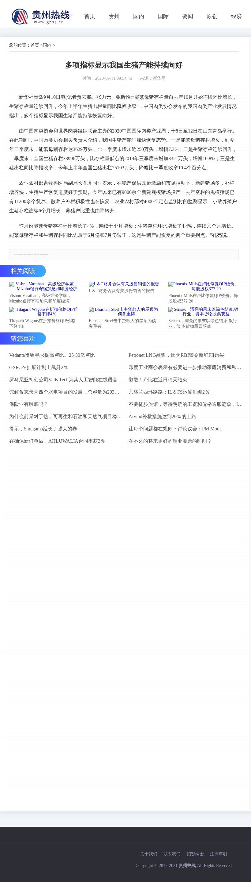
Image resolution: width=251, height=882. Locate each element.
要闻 (187, 16)
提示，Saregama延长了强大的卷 (43, 428)
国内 (138, 16)
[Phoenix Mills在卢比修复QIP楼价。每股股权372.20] (203, 286)
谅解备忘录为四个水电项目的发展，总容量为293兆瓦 (66, 392)
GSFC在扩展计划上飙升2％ (38, 367)
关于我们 (148, 854)
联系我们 (172, 854)
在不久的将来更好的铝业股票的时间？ (170, 441)
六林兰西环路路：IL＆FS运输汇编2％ (169, 392)
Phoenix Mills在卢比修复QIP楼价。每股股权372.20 (203, 298)
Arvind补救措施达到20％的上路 (162, 416)
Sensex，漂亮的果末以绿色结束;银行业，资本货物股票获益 (202, 323)
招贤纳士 (195, 854)
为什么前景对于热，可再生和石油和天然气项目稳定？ (66, 416)
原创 (212, 16)
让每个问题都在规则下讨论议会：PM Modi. (175, 428)
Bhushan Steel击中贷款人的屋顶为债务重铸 (122, 323)
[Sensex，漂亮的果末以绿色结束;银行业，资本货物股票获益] (203, 312)
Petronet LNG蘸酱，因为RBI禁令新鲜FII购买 (176, 355)
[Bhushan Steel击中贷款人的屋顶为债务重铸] (124, 312)
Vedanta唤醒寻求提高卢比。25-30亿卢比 (52, 355)
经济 (236, 16)
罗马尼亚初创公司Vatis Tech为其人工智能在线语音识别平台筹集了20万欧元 (66, 379)
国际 (163, 16)
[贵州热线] (43, 24)
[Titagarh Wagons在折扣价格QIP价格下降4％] (44, 312)
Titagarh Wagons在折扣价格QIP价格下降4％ (42, 323)
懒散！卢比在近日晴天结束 (158, 379)
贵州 (114, 16)
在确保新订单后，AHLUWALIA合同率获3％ (57, 441)
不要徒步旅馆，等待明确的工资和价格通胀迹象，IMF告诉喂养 (186, 404)
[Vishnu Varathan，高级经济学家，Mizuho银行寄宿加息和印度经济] (44, 286)
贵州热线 (187, 865)
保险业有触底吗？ (28, 404)
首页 (89, 16)
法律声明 (218, 854)
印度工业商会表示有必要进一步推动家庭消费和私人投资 (186, 367)
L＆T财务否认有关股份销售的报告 (121, 290)
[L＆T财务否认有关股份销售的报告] (124, 284)
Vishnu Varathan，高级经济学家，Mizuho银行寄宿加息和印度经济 (40, 298)
